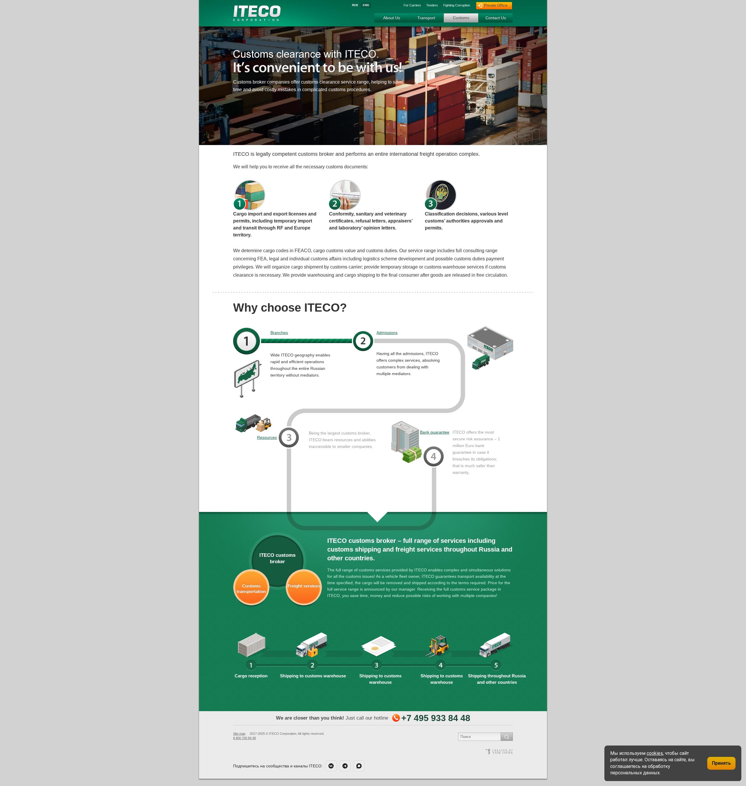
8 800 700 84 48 (244, 738)
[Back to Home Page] (257, 18)
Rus (355, 5)
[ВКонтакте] (331, 765)
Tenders (432, 5)
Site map (239, 733)
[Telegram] (345, 765)
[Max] (359, 765)
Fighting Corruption (456, 5)
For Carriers (412, 5)
